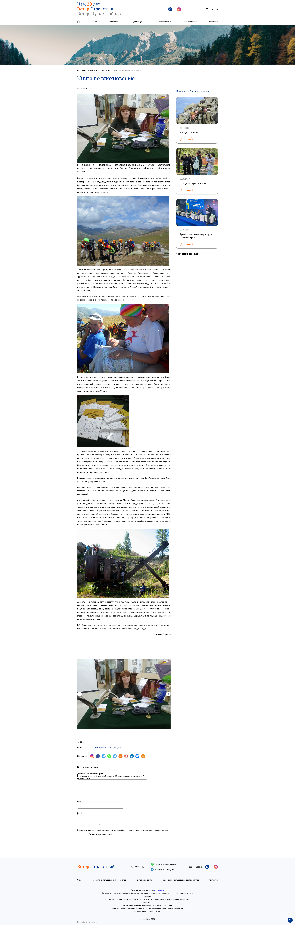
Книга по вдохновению (131, 70)
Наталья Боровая (103, 747)
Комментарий (84, 778)
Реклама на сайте (144, 880)
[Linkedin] (132, 756)
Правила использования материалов (109, 880)
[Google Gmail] (126, 756)
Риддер (117, 747)
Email (80, 813)
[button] (168, 694)
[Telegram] (104, 756)
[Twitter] (115, 756)
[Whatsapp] (109, 756)
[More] (143, 756)
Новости (114, 22)
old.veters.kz (159, 890)
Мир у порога (112, 70)
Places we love (164, 22)
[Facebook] (98, 756)
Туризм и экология (95, 70)
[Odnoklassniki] (120, 756)
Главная (81, 70)
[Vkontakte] (137, 756)
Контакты (213, 22)
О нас (94, 22)
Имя (80, 801)
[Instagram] (92, 756)
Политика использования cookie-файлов (180, 880)
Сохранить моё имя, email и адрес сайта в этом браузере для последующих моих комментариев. (122, 830)
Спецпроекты (190, 22)
